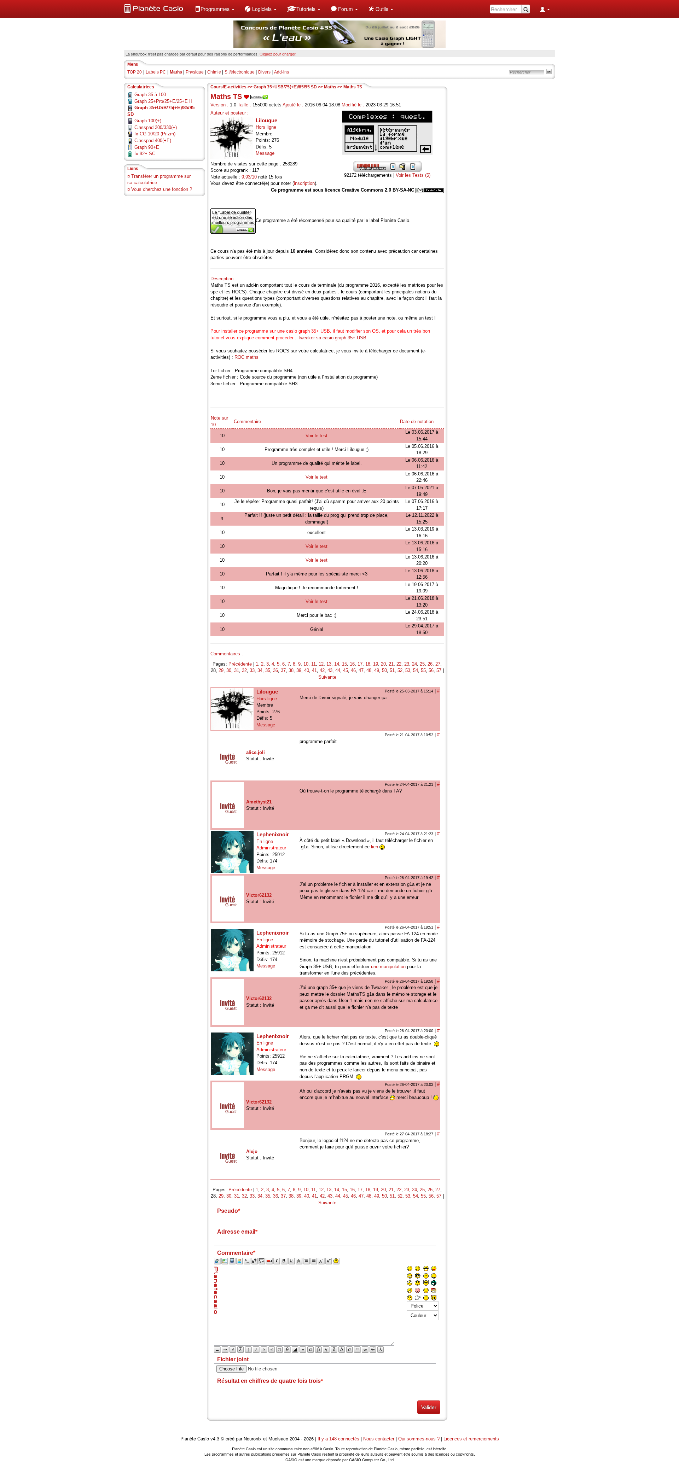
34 (259, 670)
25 (422, 664)
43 (329, 670)
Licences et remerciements (471, 1438)
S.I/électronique (240, 72)
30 (228, 670)
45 (345, 670)
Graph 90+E (146, 147)
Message (265, 153)
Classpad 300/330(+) (155, 127)
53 (407, 670)
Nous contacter (378, 1438)
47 (361, 670)
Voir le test (316, 435)
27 (437, 664)
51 (392, 670)
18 (367, 664)
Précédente (240, 664)
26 (430, 664)
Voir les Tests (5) (413, 175)
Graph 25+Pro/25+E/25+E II (163, 101)
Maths (330, 86)
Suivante (327, 677)
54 (415, 670)
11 (313, 664)
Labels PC (156, 72)
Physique (195, 72)
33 (252, 670)
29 (221, 670)
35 (267, 670)
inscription (304, 183)
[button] (215, 9)
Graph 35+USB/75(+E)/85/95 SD (286, 86)
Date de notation (417, 421)
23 (406, 664)
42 (322, 670)
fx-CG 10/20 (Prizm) (154, 133)
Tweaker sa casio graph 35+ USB (332, 337)
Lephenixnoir (272, 834)
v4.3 (214, 1438)
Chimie (214, 72)
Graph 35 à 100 (150, 94)
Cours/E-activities (228, 86)
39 (298, 670)
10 (305, 664)
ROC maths (246, 357)
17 (360, 664)
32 (244, 670)
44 (337, 670)
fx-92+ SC (144, 153)
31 (236, 670)
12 (321, 664)
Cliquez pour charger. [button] (278, 54)
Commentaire (247, 421)
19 (375, 664)
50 (384, 670)
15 (344, 664)
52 (399, 670)
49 (376, 670)
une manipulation (388, 966)
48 (368, 670)
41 (314, 670)
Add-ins (281, 72)
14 (336, 664)
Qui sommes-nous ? (419, 1438)
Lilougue (266, 120)
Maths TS (352, 86)
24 (414, 664)
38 (291, 670)
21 (391, 664)
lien (374, 846)
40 (306, 670)
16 (352, 664)
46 (353, 670)
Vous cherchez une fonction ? (161, 189)
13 (328, 664)
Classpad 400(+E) (152, 140)
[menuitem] (215, 9)
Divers (265, 72)
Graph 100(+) (147, 120)
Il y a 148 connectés (339, 1438)
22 (398, 664)
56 (431, 670)
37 (283, 670)
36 (275, 670)
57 (438, 670)
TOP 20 (134, 72)
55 (423, 670)
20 (383, 664)
